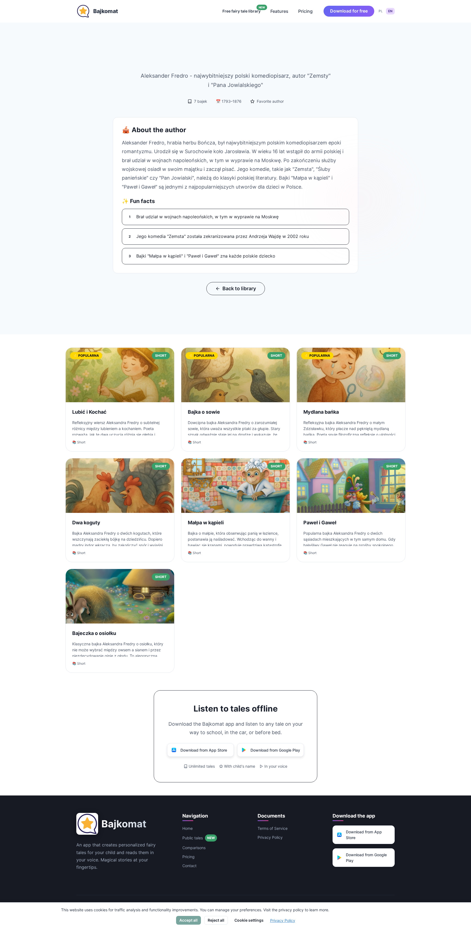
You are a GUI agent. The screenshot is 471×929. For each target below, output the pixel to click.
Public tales (198, 838)
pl (381, 11)
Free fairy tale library (243, 10)
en (390, 11)
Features (279, 11)
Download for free (349, 11)
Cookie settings (249, 920)
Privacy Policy (270, 837)
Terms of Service (273, 828)
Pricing (305, 11)
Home (187, 828)
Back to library (239, 288)
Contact (189, 865)
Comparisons (194, 847)
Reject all (216, 920)
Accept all (188, 920)
